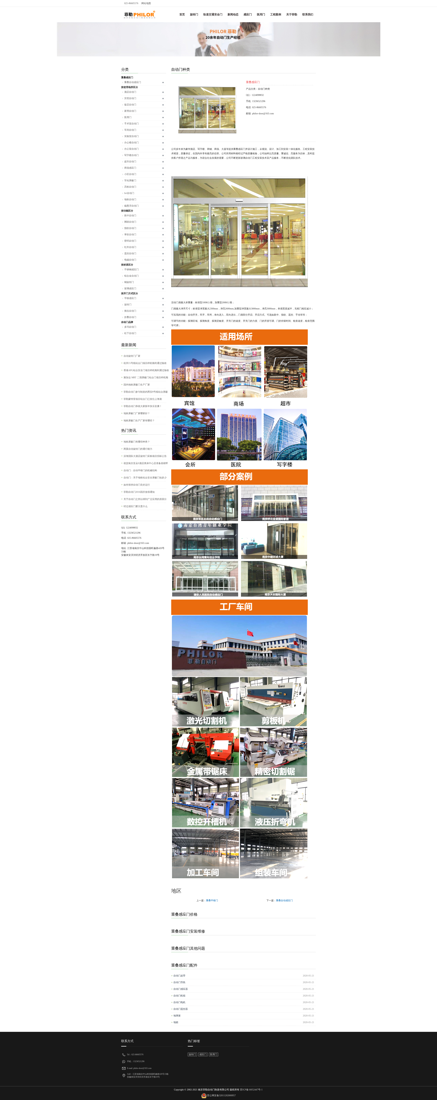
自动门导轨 (179, 982)
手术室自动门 (131, 123)
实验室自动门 (131, 136)
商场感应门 (130, 168)
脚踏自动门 (130, 222)
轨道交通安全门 (212, 14)
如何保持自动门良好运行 (137, 485)
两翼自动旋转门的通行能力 (138, 449)
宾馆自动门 (130, 98)
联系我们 (307, 14)
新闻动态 (233, 14)
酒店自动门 (130, 92)
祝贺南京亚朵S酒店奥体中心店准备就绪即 (146, 463)
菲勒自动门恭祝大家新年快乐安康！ (143, 406)
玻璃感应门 (130, 288)
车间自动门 (130, 130)
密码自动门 (130, 241)
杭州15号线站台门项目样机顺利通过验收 (145, 363)
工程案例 (275, 14)
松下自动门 (130, 333)
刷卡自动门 (130, 215)
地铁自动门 (130, 199)
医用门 (261, 14)
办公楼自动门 (131, 142)
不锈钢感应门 (131, 269)
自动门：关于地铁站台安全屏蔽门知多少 (145, 477)
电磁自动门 (130, 260)
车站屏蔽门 (130, 180)
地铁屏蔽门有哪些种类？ (137, 441)
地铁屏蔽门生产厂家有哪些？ (139, 420)
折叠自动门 (130, 317)
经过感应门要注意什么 (135, 506)
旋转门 (194, 14)
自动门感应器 (180, 989)
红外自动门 (130, 247)
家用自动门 (130, 111)
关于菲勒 (291, 14)
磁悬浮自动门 (131, 206)
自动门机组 (179, 995)
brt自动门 (129, 193)
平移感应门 (130, 298)
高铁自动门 (130, 187)
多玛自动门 (130, 327)
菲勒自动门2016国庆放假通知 (139, 492)
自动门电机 (179, 1002)
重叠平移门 (212, 900)
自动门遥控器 (180, 1009)
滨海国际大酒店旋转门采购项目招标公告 (145, 456)
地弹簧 (177, 1015)
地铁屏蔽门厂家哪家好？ (137, 413)
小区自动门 (130, 174)
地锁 (175, 1022)
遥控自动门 (130, 253)
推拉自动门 (130, 311)
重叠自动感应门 (284, 900)
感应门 (248, 14)
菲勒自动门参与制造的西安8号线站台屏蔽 (146, 392)
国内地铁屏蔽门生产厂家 (137, 384)
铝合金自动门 (131, 276)
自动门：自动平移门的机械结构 (140, 470)
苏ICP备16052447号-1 (251, 1089)
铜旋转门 (129, 282)
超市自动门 (130, 161)
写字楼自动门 (131, 155)
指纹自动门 (130, 228)
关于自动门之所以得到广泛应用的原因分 (145, 499)
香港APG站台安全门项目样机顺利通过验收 (146, 370)
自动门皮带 (179, 975)
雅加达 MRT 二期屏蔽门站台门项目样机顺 (146, 377)
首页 (182, 14)
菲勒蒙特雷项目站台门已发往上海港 (143, 399)
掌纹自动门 (130, 234)
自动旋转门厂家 (132, 356)
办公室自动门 (131, 149)
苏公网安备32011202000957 (221, 1095)
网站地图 (146, 3)
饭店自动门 (130, 104)
